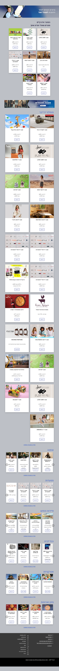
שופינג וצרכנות (22, 643)
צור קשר (50, 635)
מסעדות (24, 641)
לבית (25, 653)
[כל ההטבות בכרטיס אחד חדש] (29, 104)
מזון (25, 645)
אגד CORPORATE (21, 639)
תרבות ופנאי (23, 649)
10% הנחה (48, 470)
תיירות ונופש (23, 647)
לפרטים (11, 530)
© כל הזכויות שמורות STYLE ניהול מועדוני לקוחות (37, 660)
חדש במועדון (23, 635)
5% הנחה (43, 70)
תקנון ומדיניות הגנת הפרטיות (45, 641)
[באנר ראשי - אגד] (29, 12)
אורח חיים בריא (22, 651)
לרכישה (43, 47)
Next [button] (53, 464)
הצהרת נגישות (49, 637)
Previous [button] (6, 464)
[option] (11, 462)
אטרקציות (23, 637)
